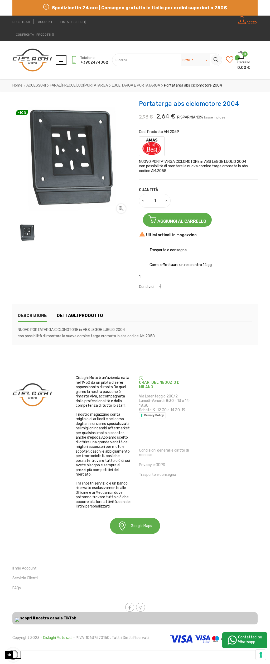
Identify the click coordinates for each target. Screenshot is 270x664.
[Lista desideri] (231, 60)
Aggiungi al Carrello (181, 221)
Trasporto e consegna (157, 474)
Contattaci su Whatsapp (250, 639)
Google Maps (141, 526)
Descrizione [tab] (32, 315)
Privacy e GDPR (152, 465)
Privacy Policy (154, 415)
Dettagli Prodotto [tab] (80, 315)
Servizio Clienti (25, 578)
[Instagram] (140, 607)
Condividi (160, 286)
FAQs (16, 588)
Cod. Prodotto (151, 132)
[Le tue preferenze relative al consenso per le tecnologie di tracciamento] (261, 655)
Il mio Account (24, 568)
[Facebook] (129, 607)
